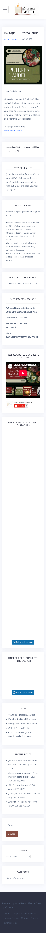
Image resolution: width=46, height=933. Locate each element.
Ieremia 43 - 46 (29, 283)
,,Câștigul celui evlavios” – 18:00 (24, 793)
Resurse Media (10, 923)
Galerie (29, 913)
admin (6, 39)
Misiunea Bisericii (29, 918)
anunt (15, 39)
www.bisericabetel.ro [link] (14, 130)
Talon (39, 903)
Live (36, 913)
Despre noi (18, 913)
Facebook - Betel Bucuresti (22, 719)
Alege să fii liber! (32, 147)
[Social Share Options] (8, 462)
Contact (7, 913)
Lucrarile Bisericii (11, 918)
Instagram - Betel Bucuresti (22, 723)
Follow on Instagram (24, 642)
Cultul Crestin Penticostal (21, 728)
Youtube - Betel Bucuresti (21, 715)
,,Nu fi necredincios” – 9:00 (21, 785)
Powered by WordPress (14, 903)
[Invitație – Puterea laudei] (23, 65)
